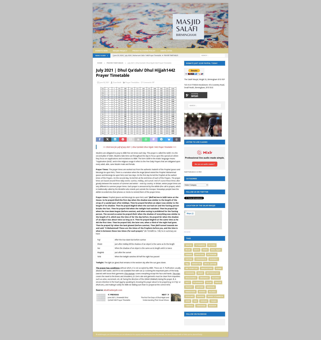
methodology (213, 273)
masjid (200, 273)
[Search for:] (212, 55)
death (196, 250)
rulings (212, 292)
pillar (209, 282)
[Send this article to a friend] (130, 139)
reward (202, 292)
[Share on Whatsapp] (146, 139)
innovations (206, 268)
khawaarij (189, 273)
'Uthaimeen (200, 245)
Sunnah (203, 301)
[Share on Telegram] (161, 139)
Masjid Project (120, 50)
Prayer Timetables (132, 82)
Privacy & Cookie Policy (143, 50)
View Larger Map (187, 231)
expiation (199, 254)
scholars (189, 296)
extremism (211, 254)
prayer (218, 282)
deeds (205, 250)
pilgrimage (198, 282)
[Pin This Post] (123, 139)
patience (216, 278)
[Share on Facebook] (100, 139)
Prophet (189, 287)
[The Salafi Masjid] (160, 46)
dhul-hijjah (216, 250)
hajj (187, 264)
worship (212, 306)
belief (187, 250)
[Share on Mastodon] (153, 139)
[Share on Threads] (177, 139)
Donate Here (101, 50)
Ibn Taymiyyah (191, 268)
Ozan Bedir (117, 82)
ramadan (211, 287)
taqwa (213, 301)
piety (187, 282)
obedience (204, 278)
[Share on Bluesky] (169, 139)
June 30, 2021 (104, 82)
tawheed (189, 306)
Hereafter (196, 264)
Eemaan (188, 254)
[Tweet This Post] (107, 139)
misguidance (190, 278)
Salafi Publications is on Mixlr (193, 172)
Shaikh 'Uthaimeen (215, 296)
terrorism (200, 306)
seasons (200, 296)
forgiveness (201, 259)
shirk (187, 301)
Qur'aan (199, 287)
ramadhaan (190, 292)
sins (195, 301)
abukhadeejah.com (113, 290)
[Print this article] (138, 139)
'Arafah (188, 245)
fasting (188, 259)
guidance (214, 259)
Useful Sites (166, 50)
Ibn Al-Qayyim (210, 264)
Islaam (218, 268)
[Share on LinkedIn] (115, 139)
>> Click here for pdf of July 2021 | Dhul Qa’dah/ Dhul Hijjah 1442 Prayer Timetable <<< (139, 147)
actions (211, 245)
